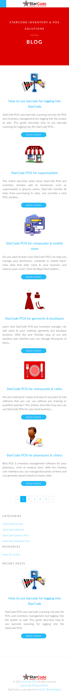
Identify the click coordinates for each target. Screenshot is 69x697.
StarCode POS (29, 682)
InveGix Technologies (49, 689)
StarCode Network (13, 529)
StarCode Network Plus (16, 541)
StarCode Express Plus (16, 535)
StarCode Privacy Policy (34, 685)
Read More (33, 135)
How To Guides (11, 554)
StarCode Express (13, 524)
